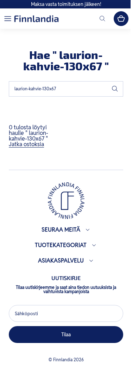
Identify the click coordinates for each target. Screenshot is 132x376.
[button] (8, 18)
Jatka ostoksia (26, 144)
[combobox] (66, 89)
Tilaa (64, 334)
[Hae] (114, 89)
